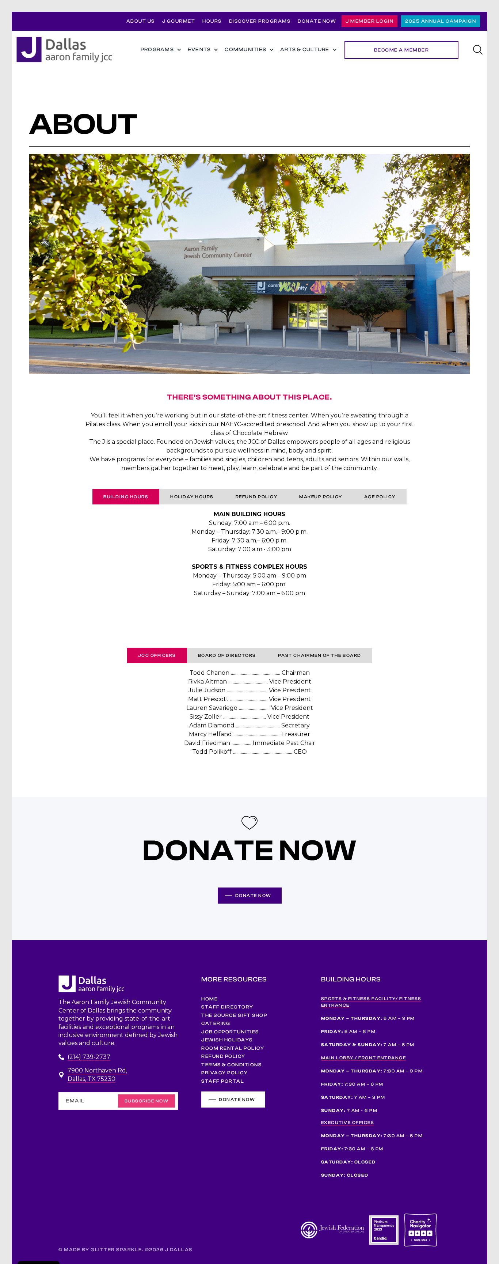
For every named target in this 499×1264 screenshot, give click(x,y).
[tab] (125, 496)
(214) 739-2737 (89, 1056)
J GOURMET (178, 21)
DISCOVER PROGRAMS (260, 21)
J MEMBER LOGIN (369, 21)
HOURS (212, 21)
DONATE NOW (317, 21)
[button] (159, 50)
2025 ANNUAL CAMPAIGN (440, 21)
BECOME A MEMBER (401, 50)
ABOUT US (140, 21)
